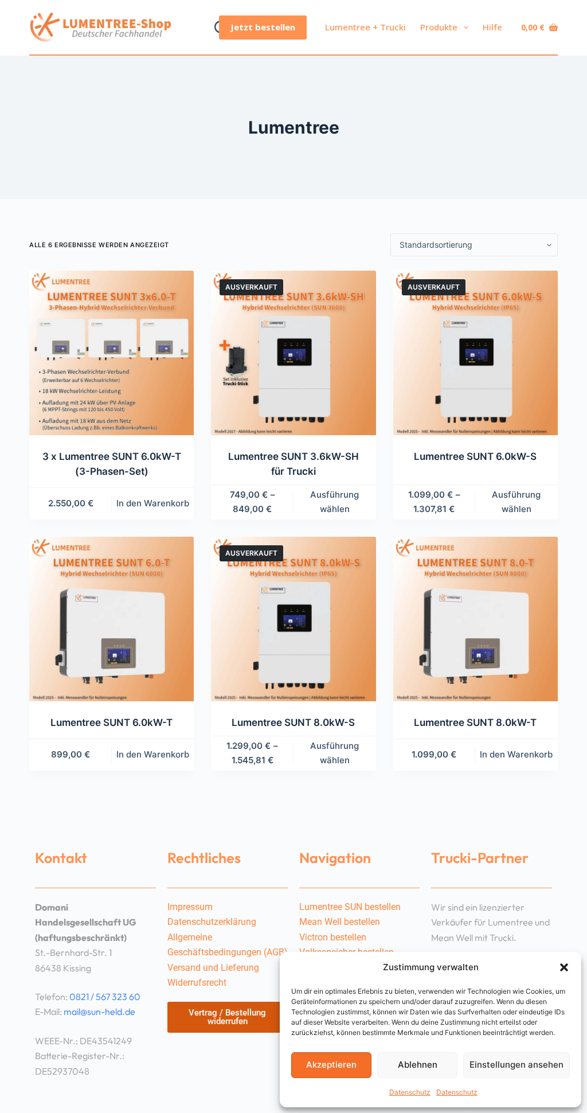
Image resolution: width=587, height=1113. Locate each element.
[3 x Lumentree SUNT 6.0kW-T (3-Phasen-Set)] (111, 353)
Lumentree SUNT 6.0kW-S (475, 456)
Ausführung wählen (334, 501)
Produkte (438, 27)
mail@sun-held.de (99, 1011)
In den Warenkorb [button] (152, 503)
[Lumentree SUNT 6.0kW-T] (111, 619)
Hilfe (492, 27)
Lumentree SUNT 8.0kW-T (475, 722)
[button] (564, 967)
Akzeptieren (331, 1064)
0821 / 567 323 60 (104, 996)
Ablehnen (417, 1064)
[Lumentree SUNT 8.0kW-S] (293, 619)
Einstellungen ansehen (516, 1064)
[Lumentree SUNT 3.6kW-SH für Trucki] (293, 353)
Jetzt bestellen (262, 27)
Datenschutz (410, 1092)
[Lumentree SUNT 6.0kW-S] (475, 353)
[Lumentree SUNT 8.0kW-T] (475, 619)
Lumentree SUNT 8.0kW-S (293, 722)
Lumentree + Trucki (365, 27)
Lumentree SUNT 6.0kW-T (111, 722)
